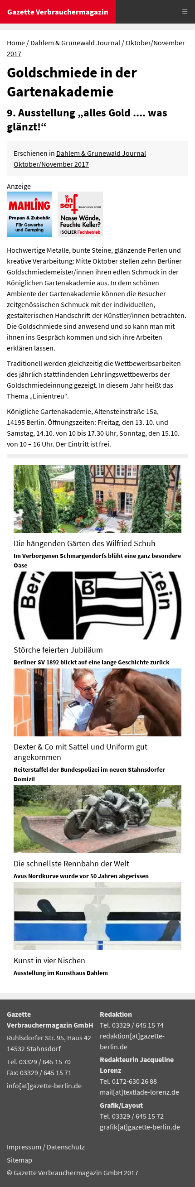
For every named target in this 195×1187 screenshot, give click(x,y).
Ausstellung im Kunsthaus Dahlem (61, 973)
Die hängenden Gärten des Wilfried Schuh (85, 543)
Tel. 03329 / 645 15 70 (39, 1061)
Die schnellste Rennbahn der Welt (71, 863)
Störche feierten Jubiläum (58, 649)
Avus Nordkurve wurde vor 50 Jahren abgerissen (81, 876)
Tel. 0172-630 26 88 (128, 1081)
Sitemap (19, 1159)
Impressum (25, 1146)
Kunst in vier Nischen (49, 960)
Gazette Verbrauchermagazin (57, 12)
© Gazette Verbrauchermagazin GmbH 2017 (72, 1172)
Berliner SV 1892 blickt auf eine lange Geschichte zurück (92, 662)
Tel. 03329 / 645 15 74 (132, 1024)
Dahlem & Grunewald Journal (75, 42)
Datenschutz (66, 1146)
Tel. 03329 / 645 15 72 (132, 1115)
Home (16, 42)
